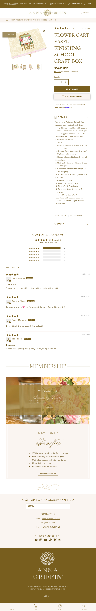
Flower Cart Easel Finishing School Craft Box (36, 20)
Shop (13, 20)
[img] (12, 274)
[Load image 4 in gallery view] (38, 67)
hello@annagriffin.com (51, 518)
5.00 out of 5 (54, 240)
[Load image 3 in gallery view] (31, 67)
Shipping (57, 71)
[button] (60, 28)
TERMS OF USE (60, 589)
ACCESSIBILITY (49, 589)
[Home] (7, 20)
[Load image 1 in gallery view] (15, 67)
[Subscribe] (67, 506)
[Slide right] (45, 67)
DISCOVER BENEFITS (48, 473)
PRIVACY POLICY (36, 589)
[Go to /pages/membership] (48, 400)
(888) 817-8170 (50, 523)
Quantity (57, 77)
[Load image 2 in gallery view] (23, 67)
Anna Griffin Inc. (41, 586)
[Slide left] (9, 67)
